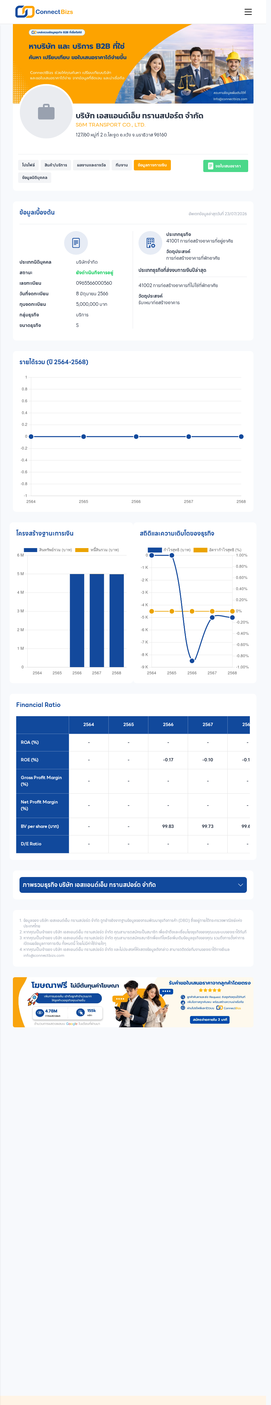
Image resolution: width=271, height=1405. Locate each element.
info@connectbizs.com (43, 955)
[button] (28, 165)
